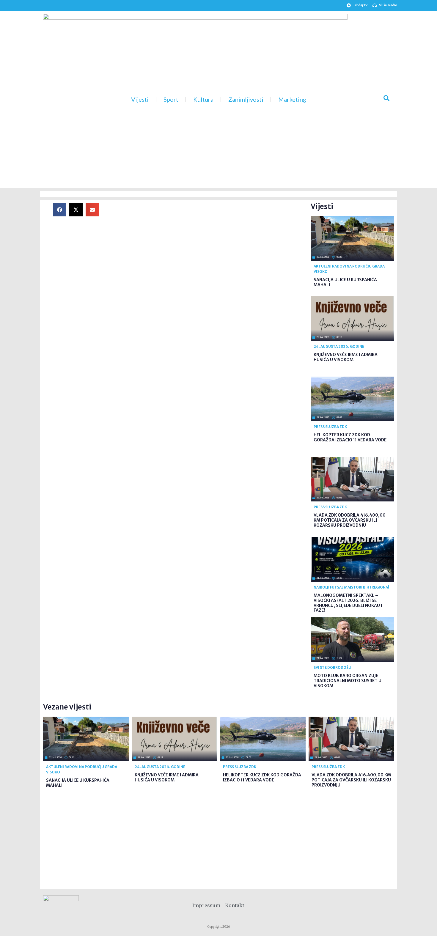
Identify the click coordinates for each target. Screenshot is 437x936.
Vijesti (140, 99)
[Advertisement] (209, 244)
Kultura (203, 99)
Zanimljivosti (245, 99)
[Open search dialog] (386, 99)
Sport (171, 99)
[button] (59, 209)
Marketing (292, 99)
